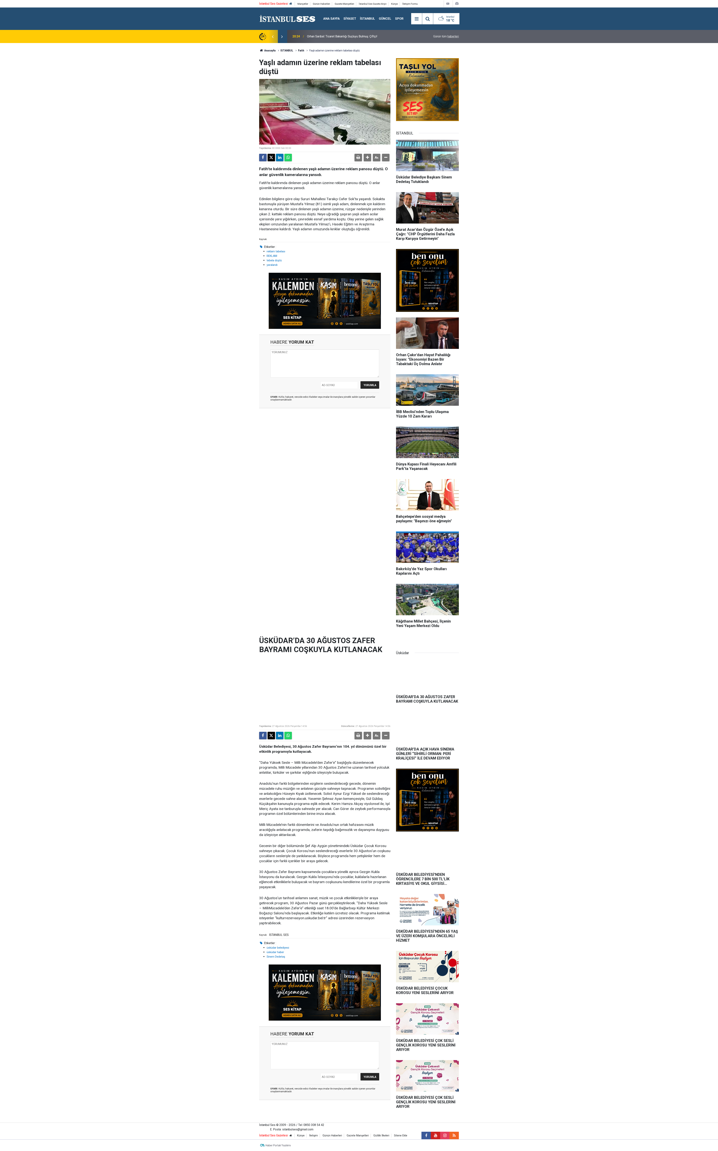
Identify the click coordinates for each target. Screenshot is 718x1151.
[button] (367, 157)
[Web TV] (448, 3)
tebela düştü (274, 260)
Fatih (301, 50)
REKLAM (272, 256)
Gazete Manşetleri (344, 3)
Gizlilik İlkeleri (381, 1135)
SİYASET (349, 18)
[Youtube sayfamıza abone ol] (435, 1135)
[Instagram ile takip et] (444, 1135)
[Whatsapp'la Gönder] (288, 157)
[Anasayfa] (291, 3)
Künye (394, 3)
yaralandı (272, 265)
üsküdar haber (275, 952)
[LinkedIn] (279, 157)
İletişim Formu (410, 3)
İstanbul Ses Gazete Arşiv (372, 3)
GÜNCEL (385, 18)
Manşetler (302, 3)
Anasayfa (270, 50)
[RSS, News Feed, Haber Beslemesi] (454, 1135)
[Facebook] (263, 157)
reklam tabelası (276, 251)
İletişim (313, 1135)
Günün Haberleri (321, 3)
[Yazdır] (358, 157)
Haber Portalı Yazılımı (278, 1145)
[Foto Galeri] (457, 3)
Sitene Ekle (400, 1135)
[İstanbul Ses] (287, 18)
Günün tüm (446, 36)
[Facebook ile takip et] (426, 1135)
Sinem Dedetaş (276, 956)
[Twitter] (271, 157)
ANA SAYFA (331, 18)
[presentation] (272, 36)
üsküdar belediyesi (278, 947)
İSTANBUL (367, 18)
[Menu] (416, 18)
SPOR (399, 18)
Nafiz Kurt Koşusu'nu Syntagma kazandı (333, 36)
